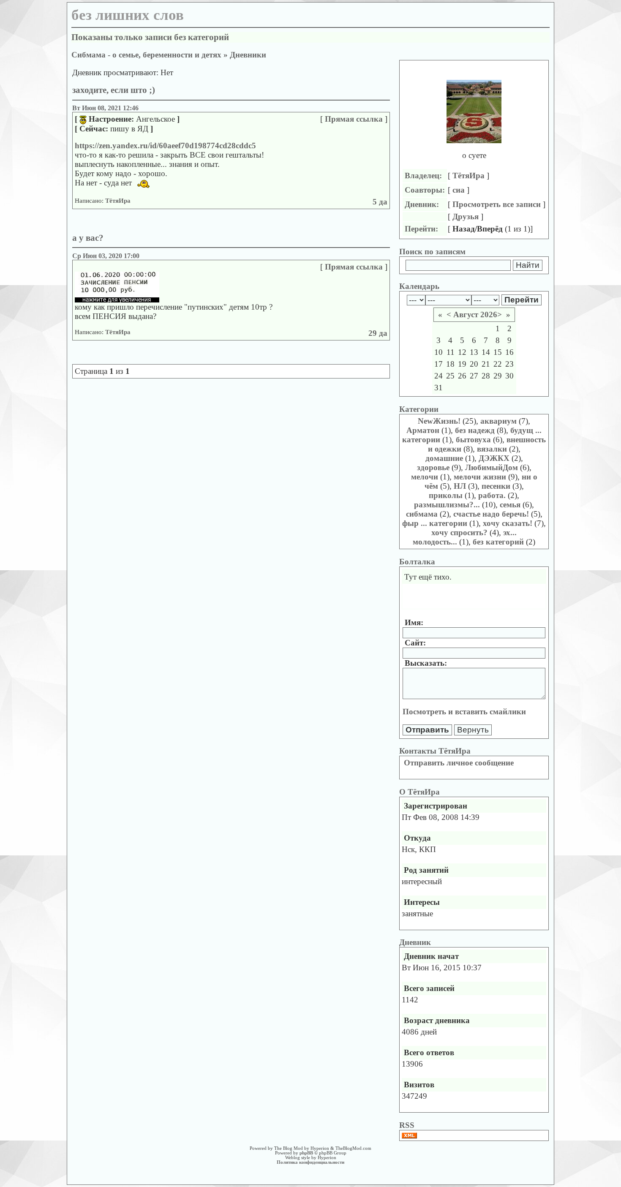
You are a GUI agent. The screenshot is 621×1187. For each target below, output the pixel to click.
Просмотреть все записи (496, 204)
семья (510, 504)
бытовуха (473, 439)
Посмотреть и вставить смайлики (464, 711)
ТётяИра (118, 200)
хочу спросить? (459, 532)
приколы (446, 495)
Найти (527, 265)
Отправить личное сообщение (459, 762)
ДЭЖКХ (494, 458)
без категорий (498, 541)
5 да (380, 201)
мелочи (424, 476)
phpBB (306, 1153)
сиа (458, 189)
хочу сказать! (507, 523)
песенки (496, 486)
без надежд (475, 430)
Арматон (422, 430)
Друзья (465, 216)
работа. (492, 495)
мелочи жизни (480, 476)
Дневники (248, 54)
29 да (377, 333)
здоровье (433, 467)
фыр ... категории (434, 523)
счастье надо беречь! (491, 513)
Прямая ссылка (354, 118)
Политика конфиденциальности (310, 1162)
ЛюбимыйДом (491, 467)
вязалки (492, 448)
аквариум (498, 421)
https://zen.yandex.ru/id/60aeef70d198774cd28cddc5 (165, 145)
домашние (444, 458)
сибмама (422, 513)
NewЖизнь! (439, 421)
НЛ (460, 486)
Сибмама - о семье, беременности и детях (146, 54)
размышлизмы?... (447, 504)
